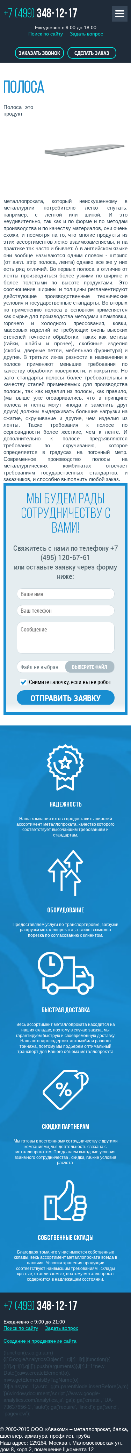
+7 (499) (40, 14)
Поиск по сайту (45, 34)
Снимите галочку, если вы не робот (70, 681)
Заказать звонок (39, 52)
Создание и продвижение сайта (40, 1341)
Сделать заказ (91, 52)
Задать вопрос (86, 34)
